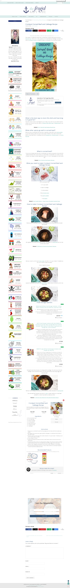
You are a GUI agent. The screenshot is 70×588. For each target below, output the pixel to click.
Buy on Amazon (59, 317)
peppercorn (48, 135)
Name (27, 561)
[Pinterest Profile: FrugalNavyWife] (29, 469)
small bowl (55, 242)
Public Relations (38, 585)
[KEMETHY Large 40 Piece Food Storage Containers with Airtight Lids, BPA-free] (30, 352)
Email (27, 566)
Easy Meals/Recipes (41, 20)
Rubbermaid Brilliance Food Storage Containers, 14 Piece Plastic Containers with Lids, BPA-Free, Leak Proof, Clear (49, 307)
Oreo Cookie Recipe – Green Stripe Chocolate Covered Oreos (46, 201)
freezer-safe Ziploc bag (48, 123)
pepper (45, 198)
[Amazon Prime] (61, 315)
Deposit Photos (19, 422)
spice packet (59, 132)
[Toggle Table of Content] (37, 94)
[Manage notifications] (68, 586)
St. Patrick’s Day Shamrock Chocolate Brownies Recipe (46, 397)
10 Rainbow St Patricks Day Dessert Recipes (46, 246)
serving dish (60, 390)
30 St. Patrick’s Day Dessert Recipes (46, 160)
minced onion (46, 193)
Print (56, 419)
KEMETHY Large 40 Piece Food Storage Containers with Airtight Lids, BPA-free (49, 349)
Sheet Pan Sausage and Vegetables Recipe (54, 535)
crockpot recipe (32, 40)
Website (27, 571)
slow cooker (42, 261)
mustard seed (55, 135)
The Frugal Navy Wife (35, 9)
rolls (46, 393)
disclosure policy (56, 35)
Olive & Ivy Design (41, 586)
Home (34, 20)
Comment (28, 546)
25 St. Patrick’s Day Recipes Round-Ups (46, 127)
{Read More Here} (15, 61)
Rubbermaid (57, 123)
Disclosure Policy (32, 585)
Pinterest (55, 470)
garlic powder (46, 195)
